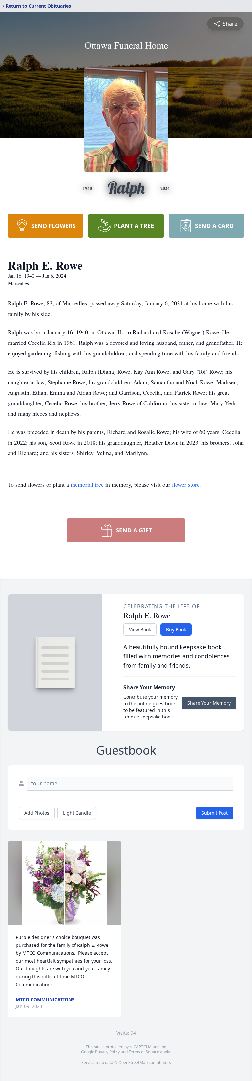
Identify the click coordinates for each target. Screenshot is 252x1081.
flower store (186, 484)
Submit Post (214, 813)
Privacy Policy (107, 1052)
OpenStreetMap (133, 1062)
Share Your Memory (209, 703)
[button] (64, 883)
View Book (140, 629)
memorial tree (87, 484)
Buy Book (176, 629)
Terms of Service (144, 1052)
